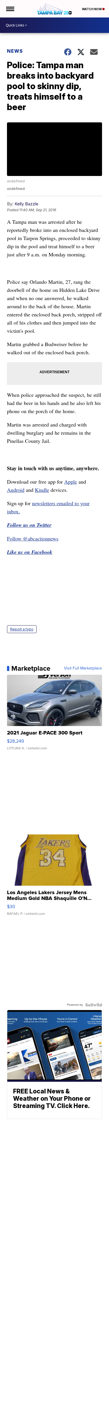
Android (15, 489)
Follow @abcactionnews (32, 538)
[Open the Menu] (9, 8)
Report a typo (21, 629)
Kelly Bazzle (26, 204)
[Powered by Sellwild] (93, 1005)
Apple (70, 481)
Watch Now (92, 9)
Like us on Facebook (29, 552)
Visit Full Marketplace (83, 668)
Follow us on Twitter (29, 525)
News (15, 51)
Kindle (42, 489)
